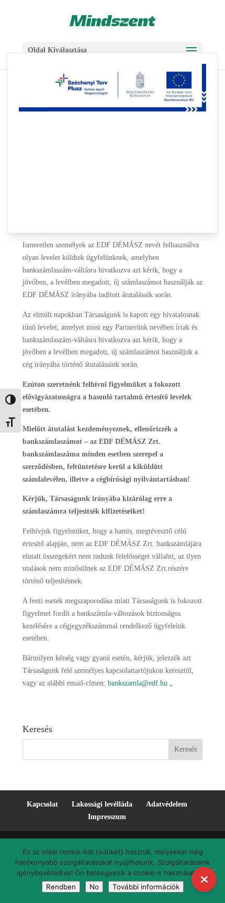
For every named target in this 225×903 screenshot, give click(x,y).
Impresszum (107, 817)
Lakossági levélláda (102, 804)
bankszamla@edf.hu (139, 683)
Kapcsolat (42, 804)
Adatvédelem (166, 804)
